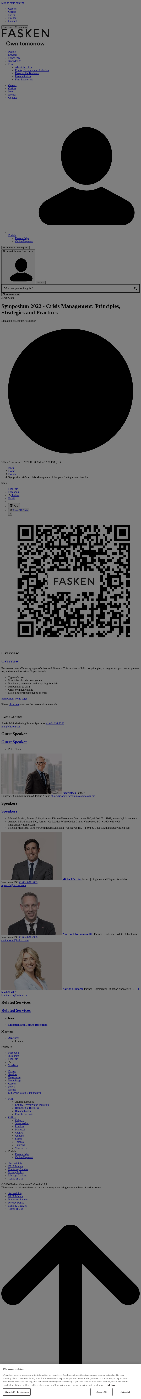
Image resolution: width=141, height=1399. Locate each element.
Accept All (101, 1392)
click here (110, 1385)
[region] (70, 1381)
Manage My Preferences (17, 1392)
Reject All (125, 1392)
